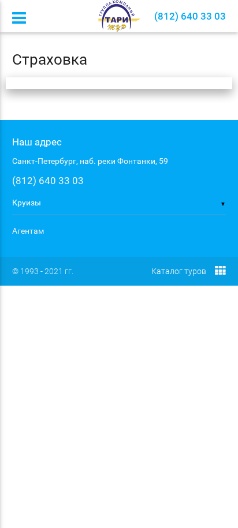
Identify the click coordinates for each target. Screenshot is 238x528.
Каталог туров (178, 271)
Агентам (28, 230)
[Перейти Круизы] (119, 16)
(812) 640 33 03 (48, 180)
